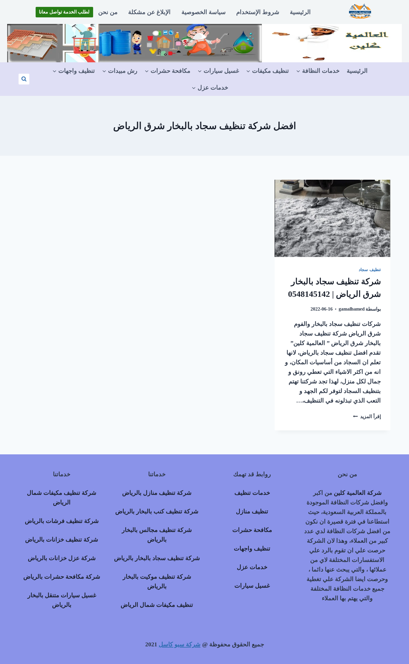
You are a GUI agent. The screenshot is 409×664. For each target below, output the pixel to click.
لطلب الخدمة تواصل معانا (64, 11)
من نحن (108, 12)
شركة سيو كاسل (180, 644)
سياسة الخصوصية (203, 12)
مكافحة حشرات (252, 530)
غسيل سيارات (252, 585)
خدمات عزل (252, 567)
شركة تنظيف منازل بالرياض (157, 492)
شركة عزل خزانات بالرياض (62, 558)
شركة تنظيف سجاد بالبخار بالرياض (157, 558)
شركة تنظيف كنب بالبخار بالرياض (157, 511)
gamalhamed (352, 308)
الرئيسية (300, 12)
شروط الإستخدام (257, 12)
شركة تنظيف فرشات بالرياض (62, 521)
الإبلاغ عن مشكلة (149, 12)
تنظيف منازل (252, 511)
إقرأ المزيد (367, 416)
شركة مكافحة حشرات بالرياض (61, 576)
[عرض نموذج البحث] (24, 79)
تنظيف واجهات (252, 548)
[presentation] (332, 218)
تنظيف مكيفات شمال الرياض (157, 604)
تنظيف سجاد (370, 269)
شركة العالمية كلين (358, 492)
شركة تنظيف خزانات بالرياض (61, 539)
